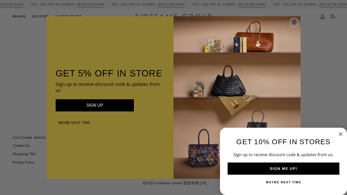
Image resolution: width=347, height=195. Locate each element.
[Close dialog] (294, 22)
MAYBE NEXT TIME (74, 123)
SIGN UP (94, 105)
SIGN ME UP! (283, 169)
